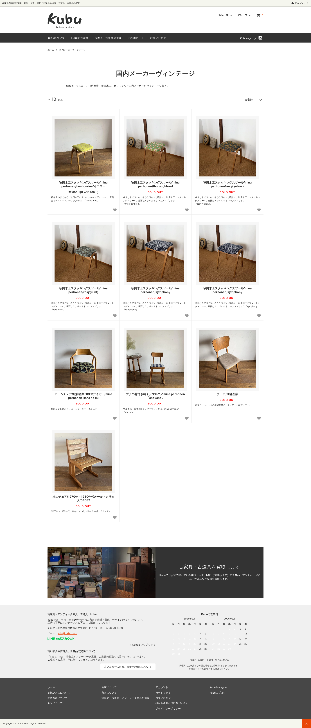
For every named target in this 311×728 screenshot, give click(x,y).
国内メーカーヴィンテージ (72, 49)
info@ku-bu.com (67, 633)
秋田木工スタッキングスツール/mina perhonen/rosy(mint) (83, 290)
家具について (109, 692)
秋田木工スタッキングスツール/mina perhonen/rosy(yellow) (227, 184)
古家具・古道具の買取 (108, 37)
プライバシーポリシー (168, 708)
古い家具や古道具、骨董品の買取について (128, 666)
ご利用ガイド (136, 37)
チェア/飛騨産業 (227, 394)
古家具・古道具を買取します (209, 567)
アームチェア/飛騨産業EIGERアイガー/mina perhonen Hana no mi (83, 396)
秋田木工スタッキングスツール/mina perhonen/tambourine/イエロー (83, 184)
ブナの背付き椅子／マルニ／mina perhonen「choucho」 (155, 396)
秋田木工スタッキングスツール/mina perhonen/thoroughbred (155, 184)
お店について (109, 687)
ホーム (51, 49)
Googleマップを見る (144, 644)
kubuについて (56, 37)
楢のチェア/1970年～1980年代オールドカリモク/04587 (83, 498)
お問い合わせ (158, 37)
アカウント (300, 3)
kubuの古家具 (80, 37)
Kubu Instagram (218, 687)
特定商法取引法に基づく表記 (172, 703)
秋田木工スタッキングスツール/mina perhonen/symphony (155, 290)
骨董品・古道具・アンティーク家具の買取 (125, 697)
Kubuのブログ (248, 38)
